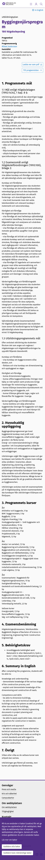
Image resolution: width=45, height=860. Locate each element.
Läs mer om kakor (9, 840)
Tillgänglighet (8, 811)
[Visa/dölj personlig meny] (36, 4)
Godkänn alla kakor (11, 846)
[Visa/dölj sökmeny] (41, 4)
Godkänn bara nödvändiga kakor (17, 853)
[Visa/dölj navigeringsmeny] (31, 4)
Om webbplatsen (9, 807)
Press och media (9, 789)
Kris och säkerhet (9, 793)
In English (39, 10)
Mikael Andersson (9, 46)
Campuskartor (8, 798)
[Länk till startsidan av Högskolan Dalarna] (9, 3)
